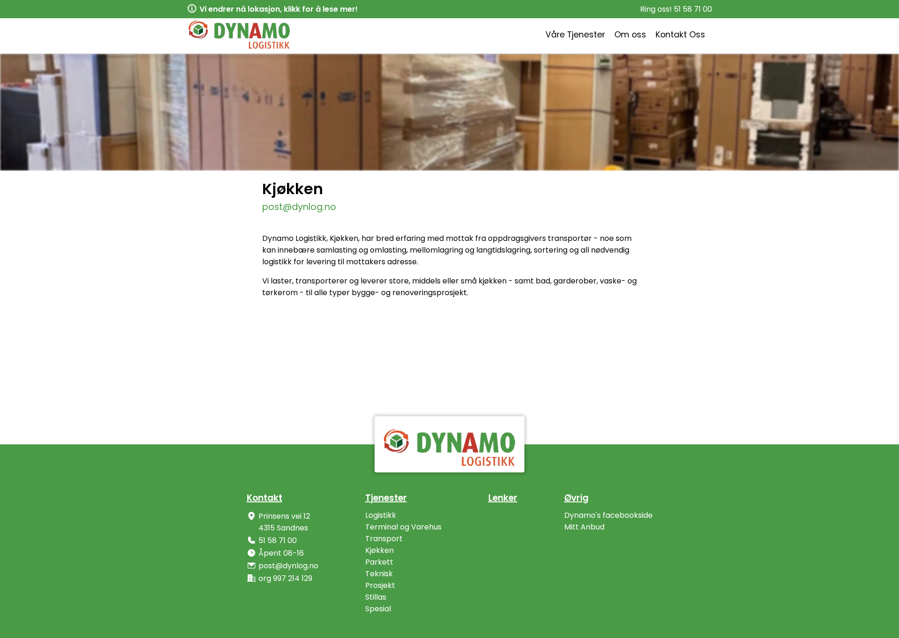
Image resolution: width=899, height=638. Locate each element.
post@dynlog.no (299, 207)
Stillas (375, 597)
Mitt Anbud (584, 527)
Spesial (378, 608)
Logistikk (380, 515)
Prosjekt (380, 585)
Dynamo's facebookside (608, 515)
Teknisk (379, 573)
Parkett (379, 562)
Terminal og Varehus (403, 527)
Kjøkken (379, 550)
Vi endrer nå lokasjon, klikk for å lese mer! (278, 9)
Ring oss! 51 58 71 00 (676, 9)
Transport (384, 538)
